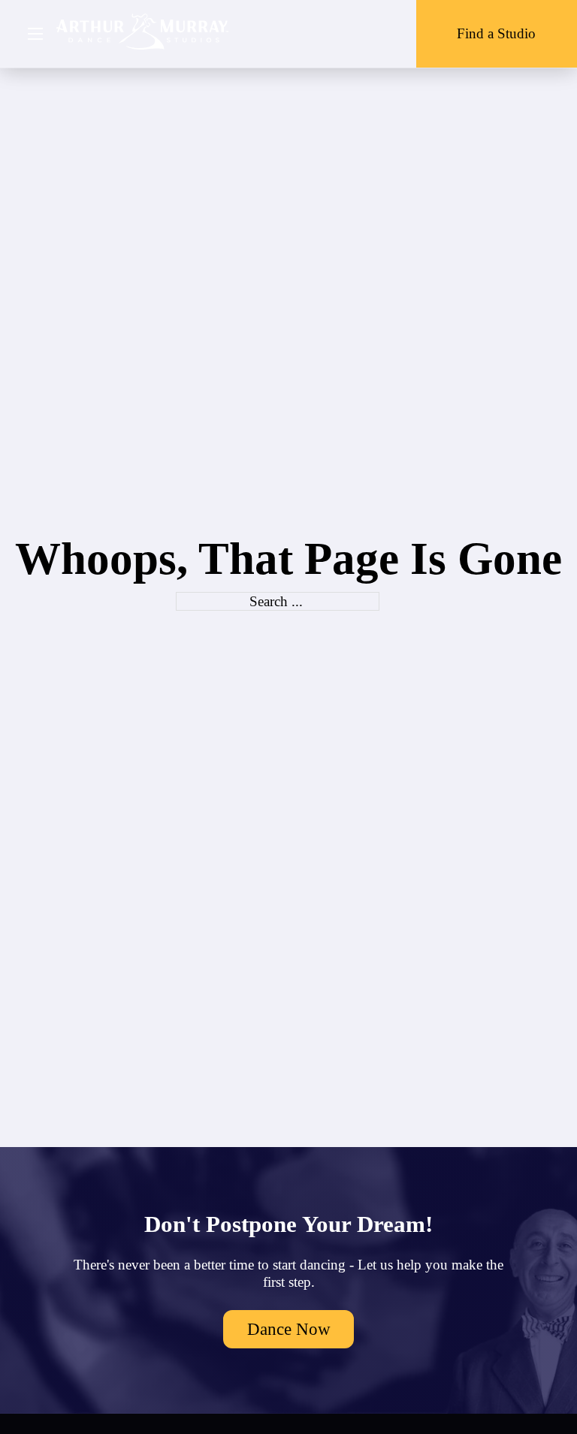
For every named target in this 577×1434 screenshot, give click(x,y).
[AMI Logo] (142, 33)
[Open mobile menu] (35, 34)
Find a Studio (496, 33)
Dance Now (289, 1329)
